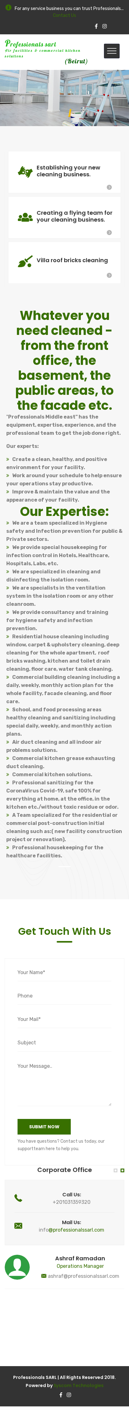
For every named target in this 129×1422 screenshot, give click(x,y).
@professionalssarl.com (76, 1230)
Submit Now (44, 1127)
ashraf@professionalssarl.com (83, 1276)
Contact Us (64, 15)
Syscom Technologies (79, 1385)
